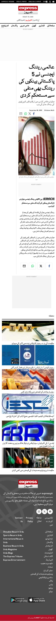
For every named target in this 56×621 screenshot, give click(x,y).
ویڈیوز (50, 588)
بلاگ (51, 581)
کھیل (34, 25)
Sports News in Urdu (12, 535)
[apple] (36, 600)
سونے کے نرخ (48, 570)
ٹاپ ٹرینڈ (49, 560)
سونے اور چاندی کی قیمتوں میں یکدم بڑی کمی (37, 392)
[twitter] (40, 266)
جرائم (51, 591)
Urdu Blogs (8, 553)
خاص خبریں (24, 25)
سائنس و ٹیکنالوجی (46, 577)
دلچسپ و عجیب (47, 563)
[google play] (19, 600)
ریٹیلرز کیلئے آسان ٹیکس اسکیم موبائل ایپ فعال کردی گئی (32, 367)
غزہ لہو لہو (49, 538)
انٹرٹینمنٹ (49, 553)
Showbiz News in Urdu (13, 531)
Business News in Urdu (13, 545)
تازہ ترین (42, 25)
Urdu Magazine (10, 549)
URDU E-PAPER (21, 2)
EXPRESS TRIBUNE (8, 2)
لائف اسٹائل (48, 556)
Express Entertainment (14, 560)
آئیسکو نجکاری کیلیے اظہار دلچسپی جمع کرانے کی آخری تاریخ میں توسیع (30, 418)
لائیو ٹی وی (29, 20)
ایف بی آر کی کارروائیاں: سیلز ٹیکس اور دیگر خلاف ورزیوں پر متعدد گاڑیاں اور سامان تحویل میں (28, 445)
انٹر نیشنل (49, 545)
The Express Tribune (13, 556)
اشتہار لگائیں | (21, 20)
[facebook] (49, 266)
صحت (50, 567)
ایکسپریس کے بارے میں (49, 521)
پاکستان (14, 25)
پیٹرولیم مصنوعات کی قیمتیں (41, 574)
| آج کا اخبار (35, 20)
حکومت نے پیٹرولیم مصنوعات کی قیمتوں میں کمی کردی (33, 470)
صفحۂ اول (51, 25)
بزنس (51, 584)
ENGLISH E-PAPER (35, 2)
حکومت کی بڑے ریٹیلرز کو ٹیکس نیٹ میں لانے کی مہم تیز (33, 343)
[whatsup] (32, 266)
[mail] (24, 266)
